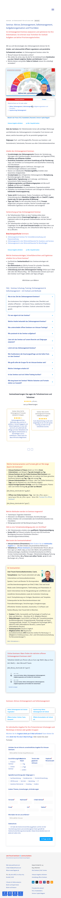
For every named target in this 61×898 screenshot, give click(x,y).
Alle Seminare (35, 870)
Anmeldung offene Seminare (39, 877)
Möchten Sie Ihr (11, 734)
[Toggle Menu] (53, 9)
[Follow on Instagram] (40, 882)
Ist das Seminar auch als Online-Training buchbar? (24, 375)
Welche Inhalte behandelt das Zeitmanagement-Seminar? (27, 321)
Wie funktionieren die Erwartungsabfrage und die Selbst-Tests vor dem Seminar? (28, 355)
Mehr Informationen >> (13, 641)
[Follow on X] (37, 882)
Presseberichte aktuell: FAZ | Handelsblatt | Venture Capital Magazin (38, 890)
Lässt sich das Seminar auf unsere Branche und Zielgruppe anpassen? (27, 341)
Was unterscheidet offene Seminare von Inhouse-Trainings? (28, 327)
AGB (12, 877)
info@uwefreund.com (15, 867)
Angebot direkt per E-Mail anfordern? (29, 734)
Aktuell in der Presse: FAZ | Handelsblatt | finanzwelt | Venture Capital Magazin (28, 117)
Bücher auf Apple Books (12, 885)
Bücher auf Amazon (11, 887)
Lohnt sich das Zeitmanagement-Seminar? (22, 348)
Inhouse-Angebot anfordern (15, 123)
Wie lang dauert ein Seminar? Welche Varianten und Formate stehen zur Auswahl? (28, 382)
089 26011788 (12, 874)
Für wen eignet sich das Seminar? (19, 315)
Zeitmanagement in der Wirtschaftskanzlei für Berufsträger (27, 243)
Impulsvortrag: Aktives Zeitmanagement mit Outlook (41, 710)
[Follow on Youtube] (48, 882)
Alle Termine (43, 870)
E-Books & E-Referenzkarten (13, 882)
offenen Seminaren (23, 548)
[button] (32, 449)
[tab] (19, 99)
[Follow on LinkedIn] (33, 882)
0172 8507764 (20, 874)
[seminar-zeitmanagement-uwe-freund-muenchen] (30, 95)
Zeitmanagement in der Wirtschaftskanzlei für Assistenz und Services (31, 241)
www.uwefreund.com (14, 865)
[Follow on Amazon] (52, 882)
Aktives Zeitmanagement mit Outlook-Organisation (17, 710)
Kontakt (8, 877)
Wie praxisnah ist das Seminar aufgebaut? (22, 333)
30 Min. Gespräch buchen (32, 123)
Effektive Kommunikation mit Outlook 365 (43, 718)
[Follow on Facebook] (44, 882)
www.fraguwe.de (14, 870)
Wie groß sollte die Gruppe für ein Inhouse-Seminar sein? (27, 362)
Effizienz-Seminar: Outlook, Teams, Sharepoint (16, 718)
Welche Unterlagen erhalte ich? (18, 368)
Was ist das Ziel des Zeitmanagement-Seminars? (24, 297)
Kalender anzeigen (13, 687)
